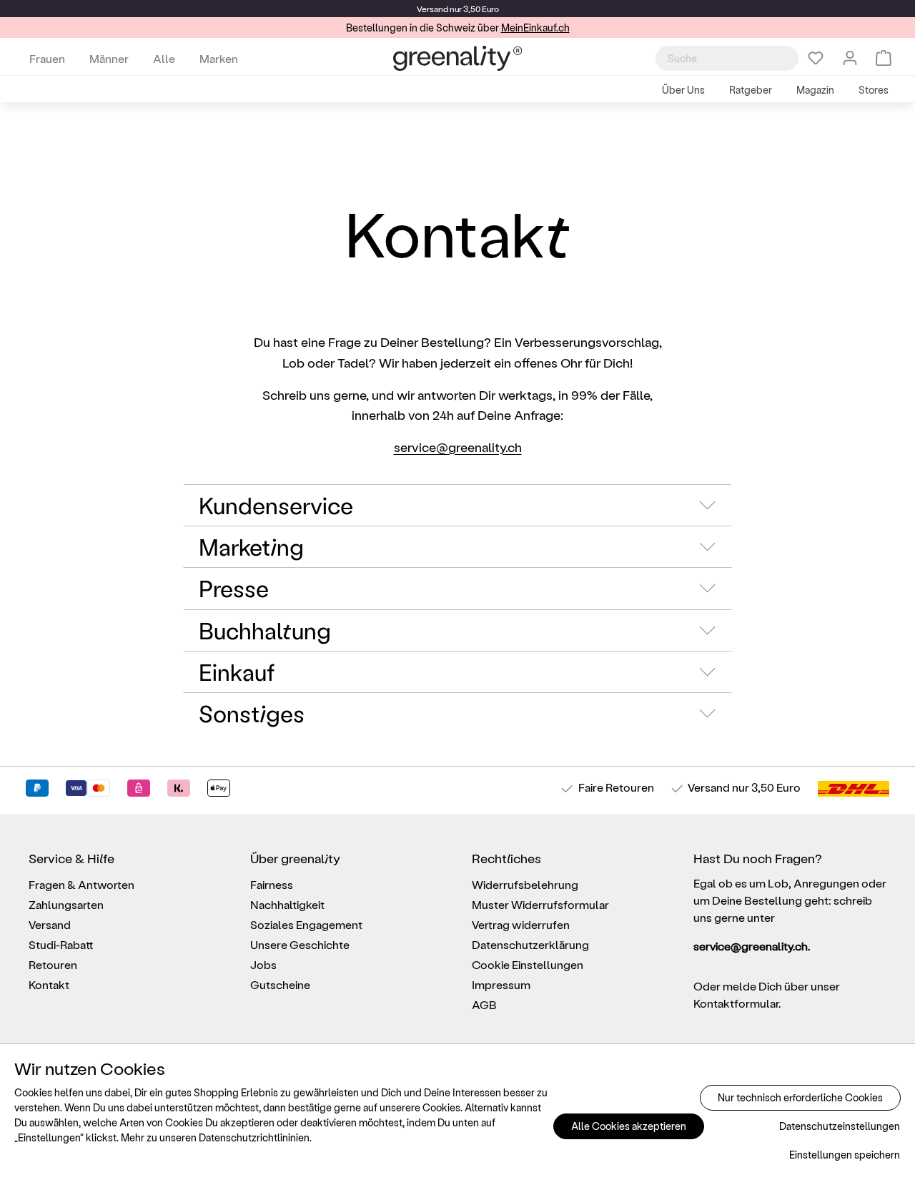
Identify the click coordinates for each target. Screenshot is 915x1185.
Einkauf (236, 671)
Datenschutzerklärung (530, 944)
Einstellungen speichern (844, 1155)
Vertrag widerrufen (521, 924)
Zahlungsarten (66, 904)
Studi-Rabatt (61, 944)
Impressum (501, 984)
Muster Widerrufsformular (540, 904)
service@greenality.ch (458, 446)
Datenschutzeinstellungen (839, 1126)
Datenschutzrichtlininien (254, 1137)
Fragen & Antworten (81, 884)
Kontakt (49, 984)
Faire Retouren (616, 787)
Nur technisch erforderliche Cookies (800, 1097)
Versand (432, 9)
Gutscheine (280, 984)
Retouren (53, 964)
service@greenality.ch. (751, 946)
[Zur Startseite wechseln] (457, 58)
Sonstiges (252, 713)
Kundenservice (276, 504)
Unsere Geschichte (300, 944)
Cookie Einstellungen (527, 964)
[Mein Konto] (850, 58)
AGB (484, 1004)
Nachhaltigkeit (287, 904)
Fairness (271, 884)
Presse (234, 587)
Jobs (263, 964)
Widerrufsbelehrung (525, 884)
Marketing (251, 546)
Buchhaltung (265, 630)
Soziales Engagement (306, 924)
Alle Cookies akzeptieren (628, 1126)
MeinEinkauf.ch (535, 27)
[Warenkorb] (883, 58)
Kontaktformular (735, 1003)
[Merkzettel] (815, 58)
